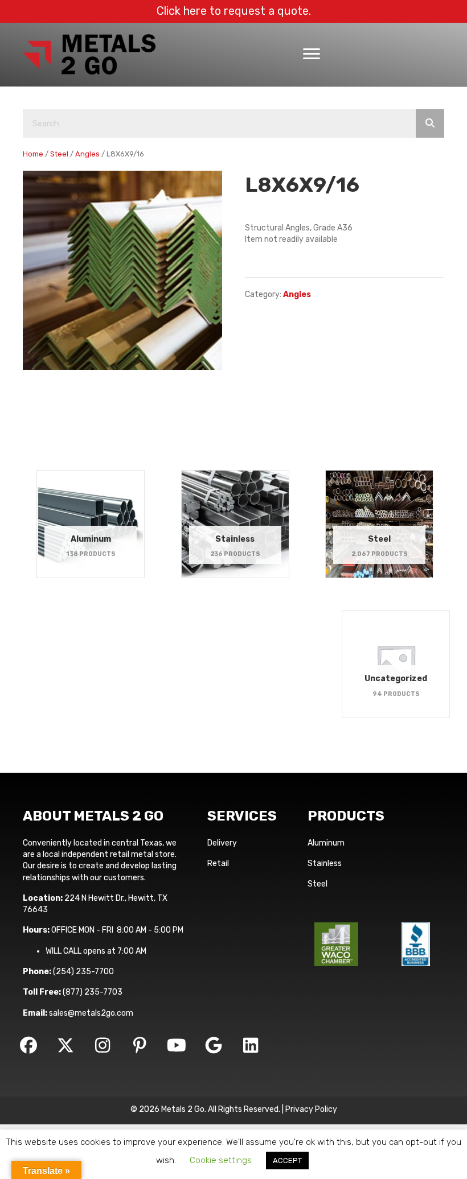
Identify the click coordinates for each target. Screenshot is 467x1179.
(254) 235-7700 (83, 971)
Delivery (222, 843)
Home (33, 154)
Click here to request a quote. (234, 11)
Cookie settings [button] (221, 1160)
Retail (218, 863)
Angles (87, 154)
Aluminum (326, 843)
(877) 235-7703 (92, 992)
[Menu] (311, 54)
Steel (59, 154)
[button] (28, 1045)
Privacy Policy (311, 1109)
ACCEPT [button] (287, 1160)
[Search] (430, 123)
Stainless (325, 863)
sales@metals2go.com (91, 1013)
